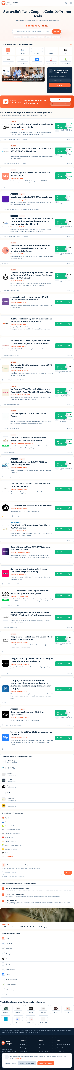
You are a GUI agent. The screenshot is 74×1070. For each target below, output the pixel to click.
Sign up (59, 85)
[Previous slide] (4, 74)
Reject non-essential (27, 1063)
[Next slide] (42, 74)
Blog (40, 1048)
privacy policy (21, 876)
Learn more (18, 1058)
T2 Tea (48, 37)
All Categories (24, 1048)
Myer (25, 37)
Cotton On (56, 37)
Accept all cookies (45, 1063)
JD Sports (17, 37)
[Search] (66, 3)
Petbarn (41, 37)
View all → (69, 44)
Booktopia (33, 37)
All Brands (23, 1044)
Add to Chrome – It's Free (61, 104)
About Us (41, 1044)
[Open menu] (70, 3)
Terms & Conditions (63, 1044)
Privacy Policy (61, 1048)
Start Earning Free (62, 100)
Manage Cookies (10, 1063)
